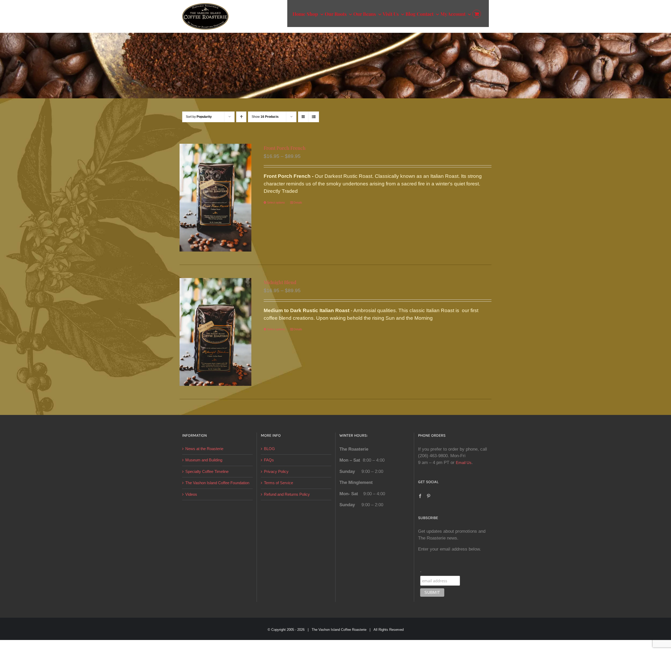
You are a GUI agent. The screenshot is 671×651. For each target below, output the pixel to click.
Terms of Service (278, 483)
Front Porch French (285, 148)
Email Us (464, 462)
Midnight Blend (280, 282)
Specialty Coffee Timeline (207, 471)
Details (298, 202)
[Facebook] (420, 496)
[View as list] (314, 117)
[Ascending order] (241, 116)
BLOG (269, 448)
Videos (191, 494)
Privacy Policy (276, 471)
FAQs (269, 460)
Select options (276, 202)
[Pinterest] (428, 496)
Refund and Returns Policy (287, 494)
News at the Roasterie (204, 448)
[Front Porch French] (215, 198)
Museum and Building (203, 460)
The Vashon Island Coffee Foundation (217, 483)
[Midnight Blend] (215, 332)
